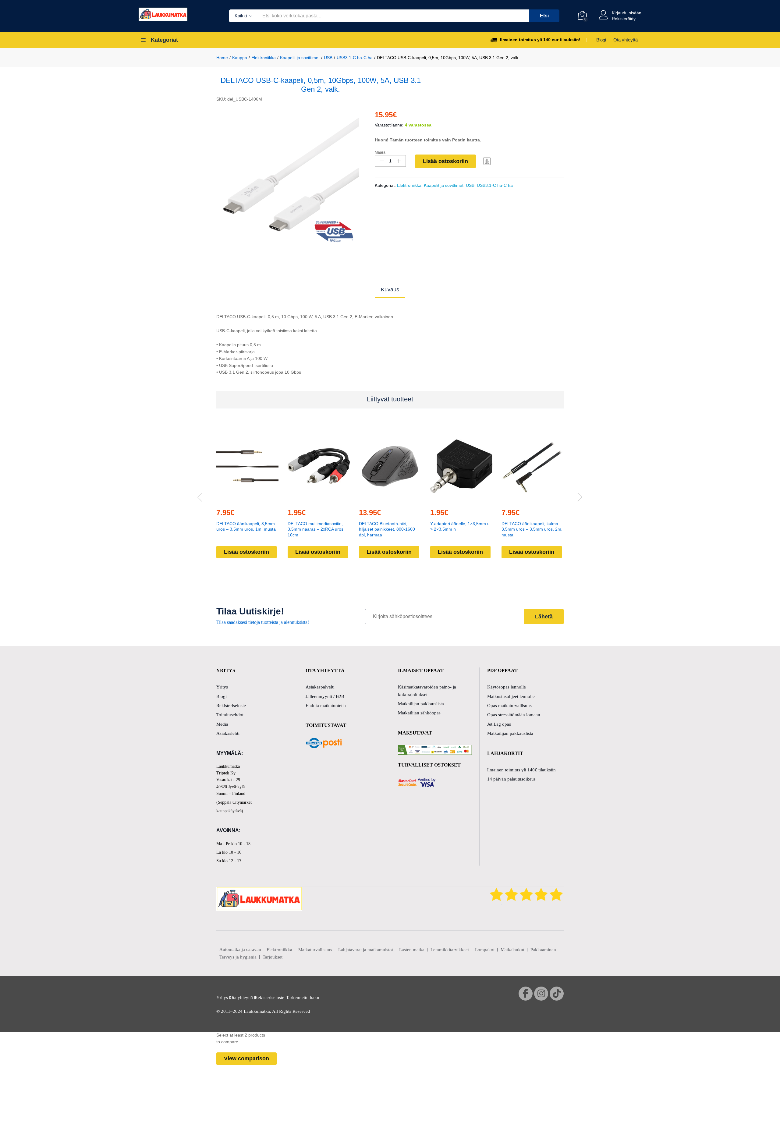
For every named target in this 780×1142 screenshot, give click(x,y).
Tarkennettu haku (302, 997)
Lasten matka (411, 949)
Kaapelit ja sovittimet (443, 185)
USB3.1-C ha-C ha (495, 185)
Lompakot (485, 949)
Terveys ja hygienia (238, 957)
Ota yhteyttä (625, 39)
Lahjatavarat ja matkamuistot (365, 949)
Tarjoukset (272, 957)
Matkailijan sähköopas (419, 712)
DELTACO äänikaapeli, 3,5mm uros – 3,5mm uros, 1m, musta (246, 526)
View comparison (246, 1058)
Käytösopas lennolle (506, 687)
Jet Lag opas (499, 724)
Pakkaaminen (543, 949)
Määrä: (380, 152)
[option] (291, 179)
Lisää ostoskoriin (445, 161)
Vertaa (487, 161)
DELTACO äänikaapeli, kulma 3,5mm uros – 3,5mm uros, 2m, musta (532, 529)
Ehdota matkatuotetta (326, 705)
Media (222, 724)
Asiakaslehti (227, 733)
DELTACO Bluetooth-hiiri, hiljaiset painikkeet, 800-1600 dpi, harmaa (387, 529)
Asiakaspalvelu (320, 687)
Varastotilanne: (389, 125)
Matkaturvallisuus (315, 949)
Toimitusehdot (229, 714)
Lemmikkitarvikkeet (450, 949)
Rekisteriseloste (231, 705)
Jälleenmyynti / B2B (325, 696)
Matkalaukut (512, 949)
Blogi (601, 39)
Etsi (544, 15)
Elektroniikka (409, 185)
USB (470, 185)
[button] (233, 499)
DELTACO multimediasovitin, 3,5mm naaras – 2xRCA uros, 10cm (316, 529)
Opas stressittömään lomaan (513, 714)
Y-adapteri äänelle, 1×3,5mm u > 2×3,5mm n (460, 526)
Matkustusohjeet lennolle (511, 696)
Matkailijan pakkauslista (421, 703)
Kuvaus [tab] (390, 289)
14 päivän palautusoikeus (511, 779)
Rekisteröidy (624, 18)
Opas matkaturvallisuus (509, 705)
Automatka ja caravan (240, 949)
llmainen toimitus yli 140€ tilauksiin (521, 769)
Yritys (222, 687)
